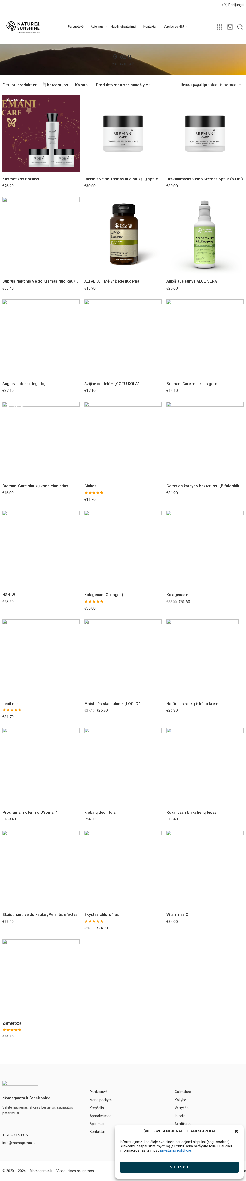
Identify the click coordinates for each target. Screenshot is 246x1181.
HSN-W (8, 594)
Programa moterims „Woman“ (29, 812)
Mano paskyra (101, 1100)
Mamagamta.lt (123, 64)
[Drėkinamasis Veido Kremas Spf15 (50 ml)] (205, 133)
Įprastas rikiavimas (219, 85)
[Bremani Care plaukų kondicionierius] (41, 440)
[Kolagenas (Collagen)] (122, 549)
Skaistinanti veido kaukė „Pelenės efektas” (40, 914)
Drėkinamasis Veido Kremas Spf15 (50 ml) (204, 179)
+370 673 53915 (15, 1135)
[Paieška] (240, 27)
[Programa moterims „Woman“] (41, 766)
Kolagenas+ (177, 594)
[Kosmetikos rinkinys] (41, 133)
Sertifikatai (183, 1124)
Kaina (80, 85)
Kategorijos (57, 85)
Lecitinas (10, 703)
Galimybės (183, 1092)
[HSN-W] (41, 549)
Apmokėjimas (100, 1116)
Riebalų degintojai (100, 812)
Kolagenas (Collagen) (103, 594)
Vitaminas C (177, 914)
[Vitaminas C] (205, 869)
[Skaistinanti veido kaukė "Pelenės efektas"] (41, 869)
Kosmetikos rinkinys (20, 179)
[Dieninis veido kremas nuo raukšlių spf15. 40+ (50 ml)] (122, 133)
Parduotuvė (76, 26)
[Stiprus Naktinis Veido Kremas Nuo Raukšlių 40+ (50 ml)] (41, 235)
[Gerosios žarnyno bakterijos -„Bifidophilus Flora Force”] (205, 440)
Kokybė (180, 1100)
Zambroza (11, 1023)
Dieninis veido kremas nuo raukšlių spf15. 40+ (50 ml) (122, 179)
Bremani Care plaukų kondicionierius (35, 486)
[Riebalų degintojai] (122, 766)
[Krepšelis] (230, 27)
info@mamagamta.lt (18, 1143)
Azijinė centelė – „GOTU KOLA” (111, 383)
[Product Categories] (219, 27)
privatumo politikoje (175, 1150)
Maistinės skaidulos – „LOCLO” (112, 703)
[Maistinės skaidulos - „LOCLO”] (122, 658)
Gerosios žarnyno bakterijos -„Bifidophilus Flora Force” (205, 486)
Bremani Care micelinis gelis (191, 383)
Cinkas (90, 486)
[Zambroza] (41, 977)
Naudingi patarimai (123, 26)
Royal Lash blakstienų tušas (191, 812)
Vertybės (182, 1108)
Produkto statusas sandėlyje (122, 85)
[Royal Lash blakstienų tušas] (205, 766)
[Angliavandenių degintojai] (41, 338)
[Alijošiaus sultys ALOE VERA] (205, 235)
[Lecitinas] (41, 658)
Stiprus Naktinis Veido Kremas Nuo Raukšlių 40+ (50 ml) (41, 281)
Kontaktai (149, 26)
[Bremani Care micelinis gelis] (205, 338)
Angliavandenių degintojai (25, 383)
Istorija (180, 1116)
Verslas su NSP (174, 26)
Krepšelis (97, 1108)
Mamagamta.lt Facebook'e (26, 1098)
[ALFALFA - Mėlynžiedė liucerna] (122, 235)
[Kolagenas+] (205, 549)
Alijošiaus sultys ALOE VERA (191, 281)
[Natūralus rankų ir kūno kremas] (205, 658)
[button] (236, 1131)
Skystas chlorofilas (101, 914)
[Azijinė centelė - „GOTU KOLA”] (122, 338)
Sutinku (179, 1167)
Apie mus (97, 26)
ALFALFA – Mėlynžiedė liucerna (111, 281)
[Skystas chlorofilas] (122, 869)
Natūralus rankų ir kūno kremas (194, 703)
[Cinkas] (122, 440)
